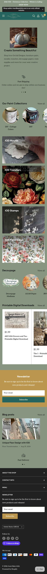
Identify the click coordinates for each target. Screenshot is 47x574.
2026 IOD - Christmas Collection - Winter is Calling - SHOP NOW (23, 3)
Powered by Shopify (9, 569)
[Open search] (34, 16)
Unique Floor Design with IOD (16, 442)
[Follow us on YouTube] (16, 538)
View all (41, 104)
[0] (42, 16)
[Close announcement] (42, 9)
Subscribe (23, 400)
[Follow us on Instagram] (8, 538)
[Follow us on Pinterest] (12, 538)
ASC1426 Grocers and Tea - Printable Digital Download (16, 337)
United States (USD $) (11, 527)
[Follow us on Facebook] (3, 538)
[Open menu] (3, 16)
